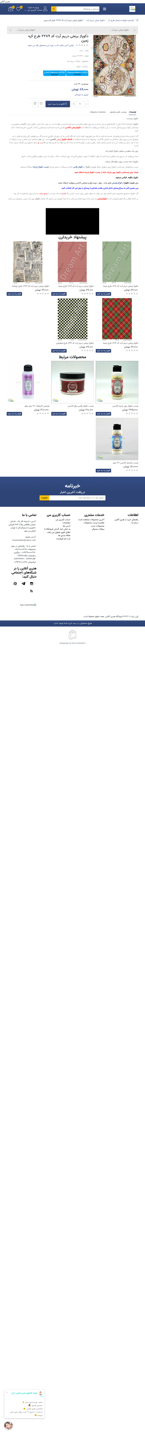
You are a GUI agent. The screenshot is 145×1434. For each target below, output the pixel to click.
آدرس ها (66, 526)
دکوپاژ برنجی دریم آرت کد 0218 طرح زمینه (76, 286)
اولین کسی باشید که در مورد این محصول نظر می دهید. (50, 45)
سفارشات (66, 522)
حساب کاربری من (63, 519)
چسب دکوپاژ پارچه (41, 167)
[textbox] (77, 9)
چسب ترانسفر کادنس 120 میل (125, 463)
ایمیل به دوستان (81, 94)
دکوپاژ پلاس (78, 167)
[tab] (132, 112)
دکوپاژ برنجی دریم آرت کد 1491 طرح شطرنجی (75, 343)
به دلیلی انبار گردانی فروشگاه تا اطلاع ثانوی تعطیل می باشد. (57, 531)
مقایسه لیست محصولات (94, 522)
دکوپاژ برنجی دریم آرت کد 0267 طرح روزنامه (30, 286)
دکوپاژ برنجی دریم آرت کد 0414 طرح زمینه (120, 343)
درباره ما (134, 522)
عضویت (44, 497)
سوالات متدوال (98, 529)
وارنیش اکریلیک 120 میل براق (37, 406)
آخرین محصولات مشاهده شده (91, 519)
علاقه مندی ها (64, 535)
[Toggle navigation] (104, 9)
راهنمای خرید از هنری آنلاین (126, 519)
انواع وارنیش (117, 183)
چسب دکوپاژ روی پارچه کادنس (125, 406)
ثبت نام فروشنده (63, 538)
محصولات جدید (97, 526)
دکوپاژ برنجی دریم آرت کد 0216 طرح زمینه (120, 286)
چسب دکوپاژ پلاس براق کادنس (81, 406)
